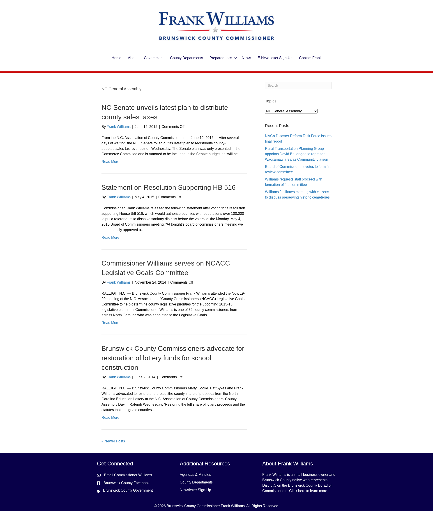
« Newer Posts (113, 441)
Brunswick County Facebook (127, 483)
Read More (110, 162)
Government (154, 58)
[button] (235, 58)
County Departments (186, 58)
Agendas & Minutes (195, 474)
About (132, 58)
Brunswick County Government (128, 490)
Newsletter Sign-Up (195, 490)
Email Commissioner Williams (128, 475)
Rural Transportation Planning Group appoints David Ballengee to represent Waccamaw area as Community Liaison (296, 154)
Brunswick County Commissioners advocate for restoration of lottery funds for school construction (172, 358)
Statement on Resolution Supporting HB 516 (168, 187)
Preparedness (221, 58)
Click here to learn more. (308, 491)
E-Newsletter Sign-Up (275, 58)
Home (116, 58)
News (246, 58)
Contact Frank (310, 58)
